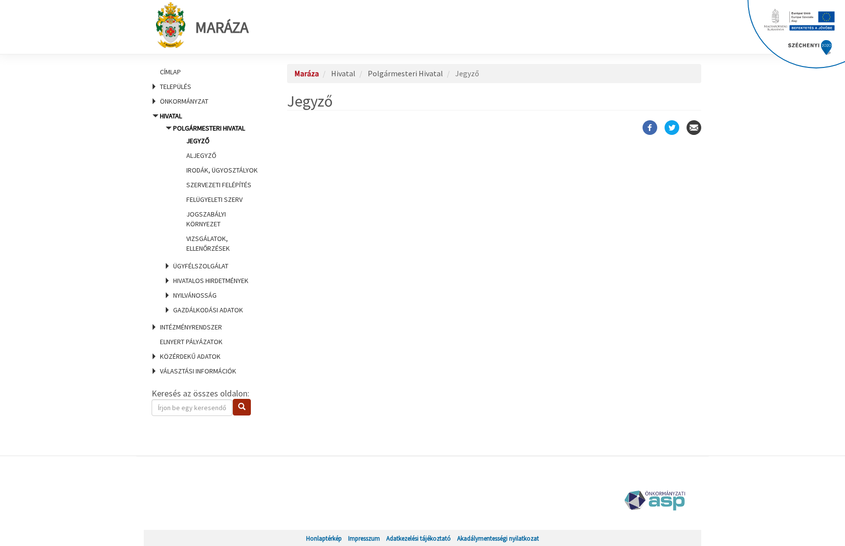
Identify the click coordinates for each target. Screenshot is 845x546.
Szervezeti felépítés (218, 184)
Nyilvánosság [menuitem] (195, 295)
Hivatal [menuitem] (208, 212)
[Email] (694, 127)
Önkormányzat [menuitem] (184, 101)
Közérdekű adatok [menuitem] (190, 356)
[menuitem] (207, 72)
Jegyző (197, 140)
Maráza (221, 27)
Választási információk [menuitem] (198, 371)
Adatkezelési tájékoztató (418, 538)
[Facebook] (650, 127)
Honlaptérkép (324, 538)
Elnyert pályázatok (191, 341)
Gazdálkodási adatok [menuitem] (208, 310)
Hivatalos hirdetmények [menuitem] (210, 280)
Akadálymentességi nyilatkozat (498, 538)
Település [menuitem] (175, 86)
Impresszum (364, 538)
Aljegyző (201, 155)
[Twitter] (672, 127)
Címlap (170, 71)
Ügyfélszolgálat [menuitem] (200, 266)
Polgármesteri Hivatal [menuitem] (215, 188)
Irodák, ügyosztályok (222, 170)
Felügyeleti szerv (214, 199)
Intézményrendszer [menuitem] (191, 327)
